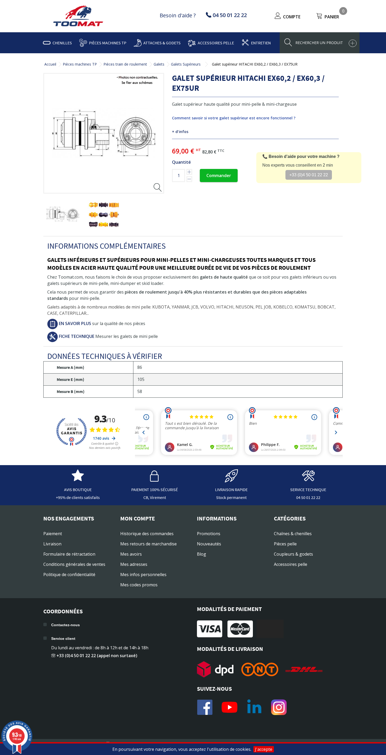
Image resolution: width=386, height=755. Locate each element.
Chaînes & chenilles (293, 533)
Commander (218, 175)
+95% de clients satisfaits (78, 497)
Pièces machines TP (107, 42)
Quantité (181, 162)
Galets (159, 64)
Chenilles (62, 42)
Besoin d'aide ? (178, 15)
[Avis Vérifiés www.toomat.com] (78, 480)
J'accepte (263, 749)
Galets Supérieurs (186, 64)
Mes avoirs (131, 554)
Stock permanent (231, 497)
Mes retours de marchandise (148, 544)
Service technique (308, 489)
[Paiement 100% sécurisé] (154, 480)
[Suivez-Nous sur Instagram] (279, 707)
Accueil (50, 64)
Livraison (52, 544)
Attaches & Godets (162, 42)
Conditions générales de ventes (74, 564)
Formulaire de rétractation (69, 554)
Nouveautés (209, 544)
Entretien (261, 42)
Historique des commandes (147, 533)
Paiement (52, 533)
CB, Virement (154, 497)
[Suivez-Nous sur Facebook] (205, 707)
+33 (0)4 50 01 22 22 (308, 175)
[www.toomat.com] (78, 16)
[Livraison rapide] (231, 480)
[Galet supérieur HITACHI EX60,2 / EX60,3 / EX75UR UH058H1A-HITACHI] (63, 214)
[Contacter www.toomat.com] (308, 480)
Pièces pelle (285, 544)
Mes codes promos (139, 585)
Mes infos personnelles (143, 574)
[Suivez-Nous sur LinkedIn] (254, 707)
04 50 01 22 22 (308, 497)
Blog (201, 554)
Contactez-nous (65, 625)
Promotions (208, 533)
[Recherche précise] (353, 43)
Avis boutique (78, 489)
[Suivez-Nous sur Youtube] (229, 707)
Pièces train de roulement (125, 64)
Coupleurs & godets (293, 554)
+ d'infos (180, 131)
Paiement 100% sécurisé (154, 489)
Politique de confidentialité (69, 574)
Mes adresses (133, 564)
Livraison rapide (231, 489)
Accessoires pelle (216, 42)
